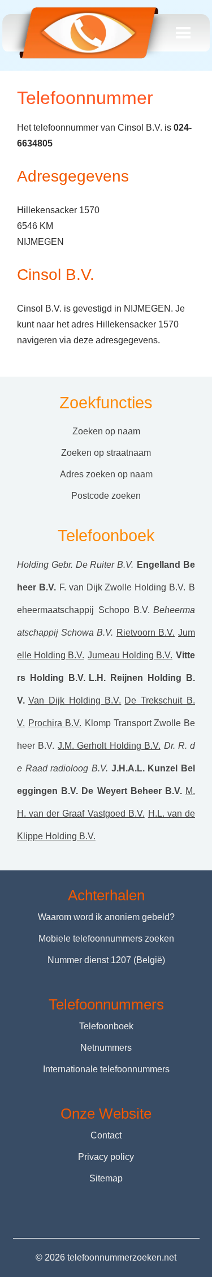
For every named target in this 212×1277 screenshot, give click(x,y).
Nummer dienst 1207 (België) (106, 960)
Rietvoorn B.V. (145, 632)
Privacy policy (106, 1157)
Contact (106, 1135)
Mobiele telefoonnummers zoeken (106, 938)
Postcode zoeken (106, 496)
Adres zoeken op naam (106, 474)
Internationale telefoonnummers (106, 1069)
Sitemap (106, 1178)
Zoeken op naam (106, 431)
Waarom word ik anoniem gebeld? (106, 917)
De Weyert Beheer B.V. (131, 791)
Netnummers (106, 1047)
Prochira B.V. (54, 723)
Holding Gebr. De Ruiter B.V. (75, 565)
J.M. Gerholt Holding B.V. (109, 745)
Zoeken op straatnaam (106, 453)
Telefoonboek (106, 1026)
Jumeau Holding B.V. (130, 655)
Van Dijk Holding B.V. (74, 700)
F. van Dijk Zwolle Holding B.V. (122, 587)
